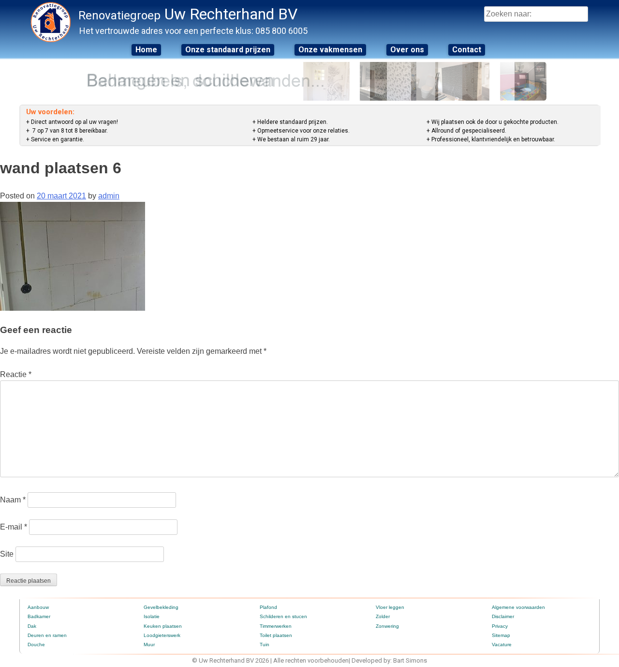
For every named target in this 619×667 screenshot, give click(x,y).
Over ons (407, 49)
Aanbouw (38, 607)
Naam (13, 500)
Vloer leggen (390, 607)
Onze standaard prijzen (227, 49)
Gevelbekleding (161, 607)
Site (7, 554)
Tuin (264, 644)
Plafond (268, 607)
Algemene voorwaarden (518, 607)
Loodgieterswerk (162, 635)
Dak (32, 626)
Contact (466, 49)
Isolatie (152, 616)
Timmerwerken (276, 626)
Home (146, 49)
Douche (36, 644)
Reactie (15, 374)
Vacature (502, 644)
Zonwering (387, 626)
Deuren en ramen (47, 635)
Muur (149, 644)
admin (108, 196)
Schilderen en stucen (283, 616)
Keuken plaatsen (163, 626)
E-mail (13, 527)
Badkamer (39, 616)
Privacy (500, 626)
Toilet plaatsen (276, 635)
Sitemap (501, 635)
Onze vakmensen (330, 49)
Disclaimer (503, 616)
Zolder (383, 616)
